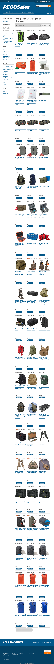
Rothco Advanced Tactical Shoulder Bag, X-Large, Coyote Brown (44, 359)
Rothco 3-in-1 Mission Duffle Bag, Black (32, 329)
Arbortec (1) (5, 72)
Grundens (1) (5, 79)
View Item (19, 55)
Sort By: (39, 25)
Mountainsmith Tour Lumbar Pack (32, 44)
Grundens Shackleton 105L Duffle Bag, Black (44, 44)
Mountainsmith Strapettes (42, 443)
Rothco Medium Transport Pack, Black (44, 329)
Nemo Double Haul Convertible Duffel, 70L (43, 501)
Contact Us (23, 12)
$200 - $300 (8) (6, 57)
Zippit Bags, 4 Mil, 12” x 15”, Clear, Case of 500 (44, 73)
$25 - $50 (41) (6, 51)
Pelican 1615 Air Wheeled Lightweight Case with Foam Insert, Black (44, 416)
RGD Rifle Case (42, 100)
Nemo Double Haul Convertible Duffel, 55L (31, 501)
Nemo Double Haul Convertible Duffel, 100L (20, 501)
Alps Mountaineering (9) (8, 69)
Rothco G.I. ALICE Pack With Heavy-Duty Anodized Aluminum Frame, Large (44, 302)
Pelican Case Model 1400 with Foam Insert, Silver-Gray (32, 216)
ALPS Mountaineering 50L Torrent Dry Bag (32, 586)
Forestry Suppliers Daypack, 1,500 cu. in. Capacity (44, 387)
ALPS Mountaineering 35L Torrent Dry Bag (32, 72)
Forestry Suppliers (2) (7, 77)
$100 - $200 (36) (6, 56)
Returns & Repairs (14, 654)
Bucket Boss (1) (6, 74)
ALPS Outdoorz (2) (6, 67)
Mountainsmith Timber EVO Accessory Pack (42, 473)
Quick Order (5, 656)
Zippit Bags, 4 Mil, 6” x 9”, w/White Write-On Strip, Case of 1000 (20, 102)
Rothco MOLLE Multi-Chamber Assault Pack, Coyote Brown (32, 387)
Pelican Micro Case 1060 (20, 329)
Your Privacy (30, 652)
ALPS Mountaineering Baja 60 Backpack (32, 186)
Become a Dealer (14, 651)
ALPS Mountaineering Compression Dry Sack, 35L (32, 558)
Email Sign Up (21, 1)
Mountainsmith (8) (6, 81)
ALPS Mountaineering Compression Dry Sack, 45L (44, 558)
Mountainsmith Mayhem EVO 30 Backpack (31, 273)
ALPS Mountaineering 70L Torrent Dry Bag (44, 586)
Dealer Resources (14, 12)
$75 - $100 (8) (6, 54)
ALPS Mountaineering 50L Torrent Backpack (32, 614)
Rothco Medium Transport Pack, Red (20, 358)
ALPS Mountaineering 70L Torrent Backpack (44, 614)
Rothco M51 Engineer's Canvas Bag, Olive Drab (19, 273)
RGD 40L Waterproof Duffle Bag (20, 129)
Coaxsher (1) (5, 76)
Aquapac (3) (5, 71)
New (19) (5, 91)
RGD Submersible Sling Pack (31, 415)
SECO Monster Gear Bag (20, 72)
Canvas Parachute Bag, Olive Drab (19, 215)
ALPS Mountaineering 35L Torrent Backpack (20, 614)
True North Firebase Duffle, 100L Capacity (20, 443)
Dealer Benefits (15, 1)
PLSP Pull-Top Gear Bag (43, 244)
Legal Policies (30, 650)
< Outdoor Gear (6, 21)
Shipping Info (13, 653)
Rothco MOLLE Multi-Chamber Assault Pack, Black (20, 387)
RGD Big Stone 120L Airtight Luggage (43, 158)
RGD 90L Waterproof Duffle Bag (44, 129)
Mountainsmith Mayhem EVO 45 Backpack (43, 273)
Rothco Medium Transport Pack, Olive (32, 358)
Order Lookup (6, 659)
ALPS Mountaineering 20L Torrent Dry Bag (20, 586)
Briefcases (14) (6, 36)
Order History (5, 658)
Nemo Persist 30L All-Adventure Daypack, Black (20, 530)
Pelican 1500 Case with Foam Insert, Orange (19, 244)
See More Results (24, 630)
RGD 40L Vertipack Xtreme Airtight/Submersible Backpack (20, 416)
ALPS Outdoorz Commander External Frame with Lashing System (20, 302)
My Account (30, 12)
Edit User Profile (6, 655)
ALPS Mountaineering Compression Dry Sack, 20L (44, 530)
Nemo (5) (5, 82)
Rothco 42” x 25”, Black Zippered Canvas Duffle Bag (31, 301)
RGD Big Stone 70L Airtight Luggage (31, 158)
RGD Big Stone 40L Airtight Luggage (19, 158)
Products (6, 12)
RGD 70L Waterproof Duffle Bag (32, 129)
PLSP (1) (4, 84)
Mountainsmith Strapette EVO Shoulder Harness (19, 473)
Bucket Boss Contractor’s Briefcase (30, 444)
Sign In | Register (7, 1)
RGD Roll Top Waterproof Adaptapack (18, 187)
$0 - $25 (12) (5, 49)
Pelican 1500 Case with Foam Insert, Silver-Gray (43, 216)
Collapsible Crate (31, 243)
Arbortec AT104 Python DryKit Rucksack (19, 45)
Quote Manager (6, 652)
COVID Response (31, 653)
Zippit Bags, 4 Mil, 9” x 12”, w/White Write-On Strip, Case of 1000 (32, 102)
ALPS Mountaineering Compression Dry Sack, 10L (20, 558)
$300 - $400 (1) (6, 59)
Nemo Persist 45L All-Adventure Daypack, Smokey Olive (32, 530)
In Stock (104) (5, 93)
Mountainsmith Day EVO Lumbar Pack (32, 472)
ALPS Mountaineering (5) (8, 66)
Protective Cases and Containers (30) (7, 42)
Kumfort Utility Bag (44, 186)
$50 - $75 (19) (6, 52)
